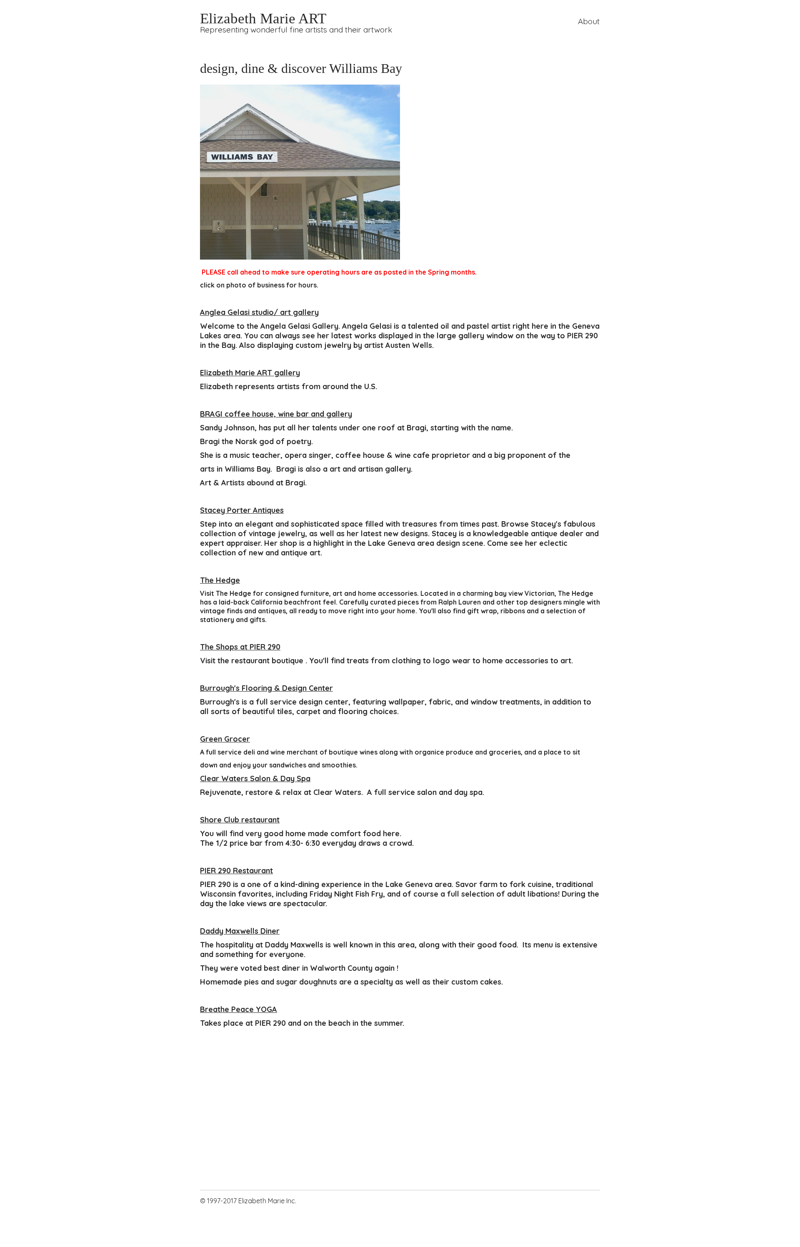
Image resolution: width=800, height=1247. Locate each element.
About (589, 21)
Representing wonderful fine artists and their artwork (296, 30)
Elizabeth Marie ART (263, 18)
